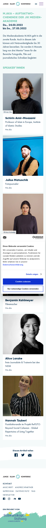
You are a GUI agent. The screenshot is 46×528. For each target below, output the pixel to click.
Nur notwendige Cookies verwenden (23, 289)
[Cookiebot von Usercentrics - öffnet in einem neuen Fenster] (32, 237)
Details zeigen (32, 274)
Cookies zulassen (23, 282)
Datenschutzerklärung (13, 265)
